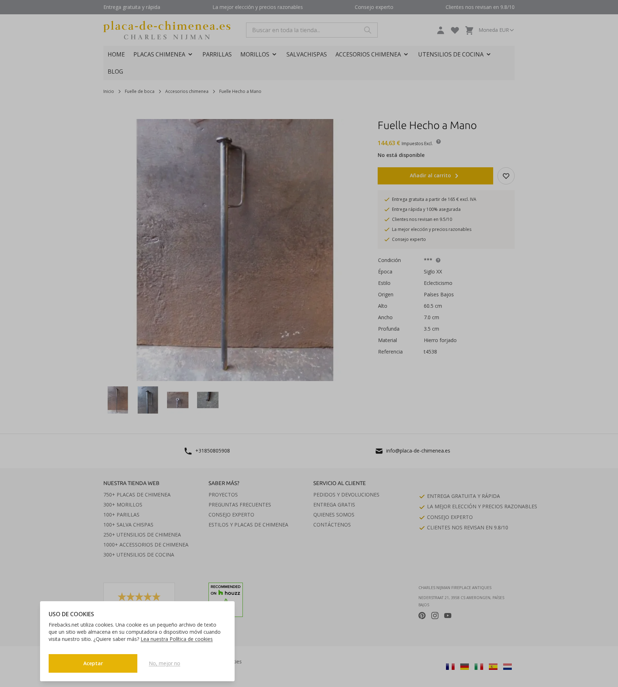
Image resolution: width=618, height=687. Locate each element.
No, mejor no (164, 663)
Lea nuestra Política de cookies (177, 639)
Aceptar (93, 663)
